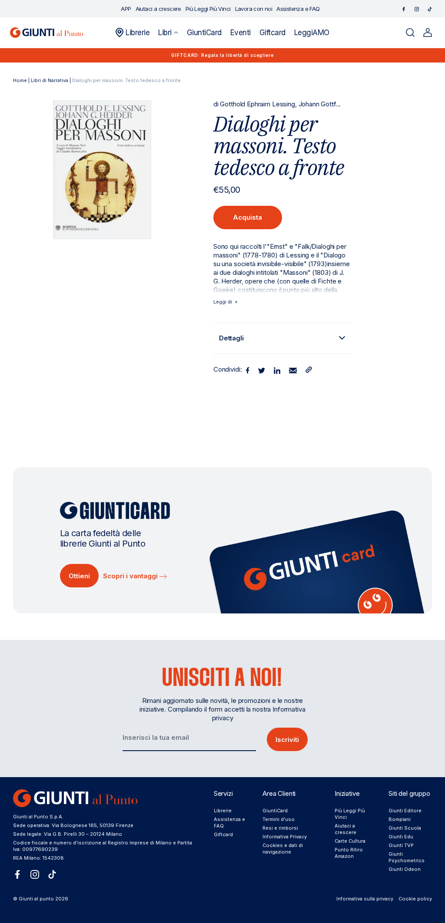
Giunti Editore (405, 811)
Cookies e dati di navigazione (282, 848)
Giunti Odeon (405, 869)
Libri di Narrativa (49, 80)
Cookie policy (415, 898)
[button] (168, 32)
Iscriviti (287, 739)
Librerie (223, 811)
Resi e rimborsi (280, 828)
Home (20, 80)
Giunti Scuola (405, 828)
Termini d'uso (278, 819)
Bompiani (400, 819)
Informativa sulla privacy (364, 898)
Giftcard (223, 834)
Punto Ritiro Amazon (349, 853)
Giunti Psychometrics (407, 857)
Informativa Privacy (284, 837)
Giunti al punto (36, 899)
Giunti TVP (401, 845)
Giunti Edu (401, 837)
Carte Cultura (350, 841)
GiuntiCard (275, 811)
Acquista (247, 217)
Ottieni (79, 576)
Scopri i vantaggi (131, 576)
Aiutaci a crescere (345, 829)
